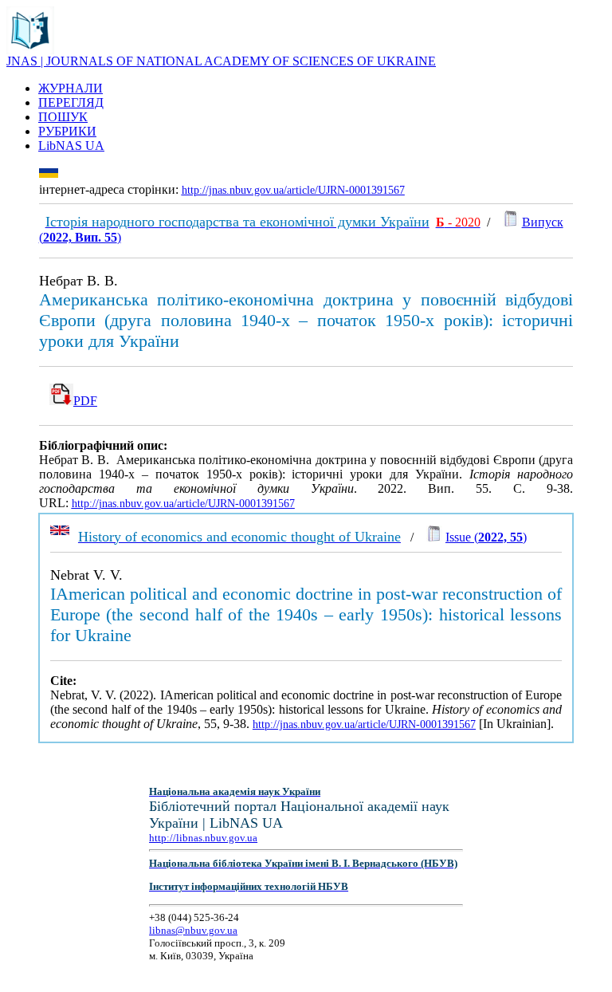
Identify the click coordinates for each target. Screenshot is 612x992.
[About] (30, 50)
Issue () (486, 537)
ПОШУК (63, 117)
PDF (85, 400)
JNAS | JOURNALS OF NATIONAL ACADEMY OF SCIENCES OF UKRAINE (221, 61)
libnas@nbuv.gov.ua (193, 930)
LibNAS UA (71, 145)
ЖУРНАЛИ (70, 88)
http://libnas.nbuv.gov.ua (203, 838)
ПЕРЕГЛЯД (71, 102)
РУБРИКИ (67, 131)
